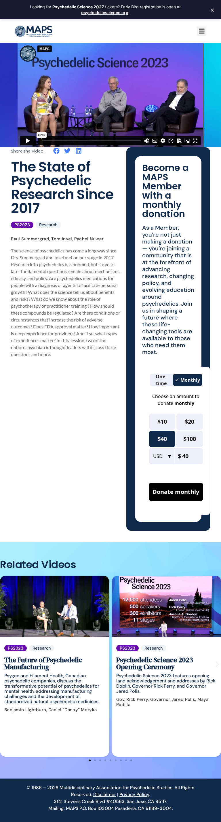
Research (48, 224)
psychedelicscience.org (104, 12)
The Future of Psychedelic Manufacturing (43, 663)
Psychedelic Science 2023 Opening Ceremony (154, 663)
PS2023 (22, 224)
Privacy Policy (134, 794)
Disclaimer (104, 794)
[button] (201, 31)
